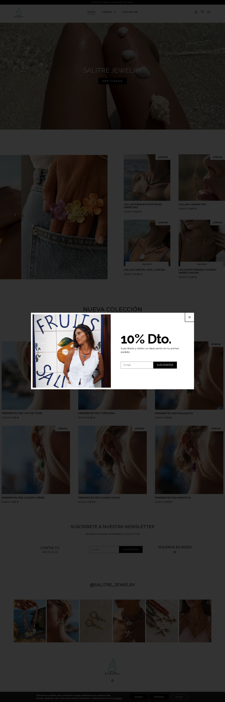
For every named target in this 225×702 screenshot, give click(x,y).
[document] (112, 351)
